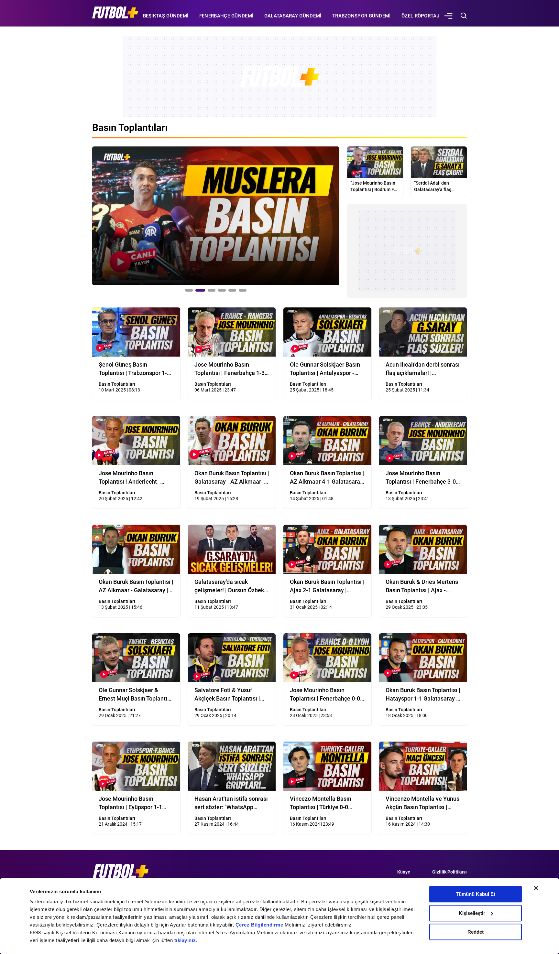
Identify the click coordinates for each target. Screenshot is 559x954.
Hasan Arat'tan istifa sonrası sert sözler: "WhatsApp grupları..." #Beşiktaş (231, 803)
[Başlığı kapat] (536, 888)
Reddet (475, 932)
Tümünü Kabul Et (475, 894)
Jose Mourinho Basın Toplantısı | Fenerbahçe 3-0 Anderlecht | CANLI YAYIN (421, 478)
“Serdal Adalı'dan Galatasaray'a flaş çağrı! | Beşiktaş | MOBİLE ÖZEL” (432, 186)
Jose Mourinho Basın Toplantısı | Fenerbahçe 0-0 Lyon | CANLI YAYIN (325, 695)
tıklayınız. (186, 940)
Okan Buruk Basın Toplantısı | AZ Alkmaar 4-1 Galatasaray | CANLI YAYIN (327, 478)
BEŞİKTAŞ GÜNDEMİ (166, 16)
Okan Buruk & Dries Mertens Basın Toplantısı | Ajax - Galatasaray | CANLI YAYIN (422, 586)
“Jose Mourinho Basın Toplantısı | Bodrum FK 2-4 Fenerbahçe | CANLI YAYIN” (373, 186)
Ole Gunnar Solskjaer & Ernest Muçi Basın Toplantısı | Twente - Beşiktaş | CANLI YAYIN (135, 695)
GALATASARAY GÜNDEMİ (293, 16)
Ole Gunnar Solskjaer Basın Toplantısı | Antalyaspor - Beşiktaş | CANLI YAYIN (325, 369)
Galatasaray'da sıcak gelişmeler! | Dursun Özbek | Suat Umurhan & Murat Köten (230, 586)
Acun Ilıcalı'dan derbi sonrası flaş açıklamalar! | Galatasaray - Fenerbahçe (423, 369)
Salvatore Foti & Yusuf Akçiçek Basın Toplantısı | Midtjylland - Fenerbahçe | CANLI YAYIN (228, 695)
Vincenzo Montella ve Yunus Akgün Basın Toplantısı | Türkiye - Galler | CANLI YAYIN (422, 803)
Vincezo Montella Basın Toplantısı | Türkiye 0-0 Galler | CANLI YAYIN (320, 803)
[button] (189, 290)
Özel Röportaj (420, 16)
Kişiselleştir (472, 913)
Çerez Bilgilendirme (260, 924)
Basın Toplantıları (212, 384)
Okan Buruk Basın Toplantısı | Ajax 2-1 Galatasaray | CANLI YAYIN (327, 586)
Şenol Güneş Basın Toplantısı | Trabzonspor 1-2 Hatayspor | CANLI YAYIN (134, 369)
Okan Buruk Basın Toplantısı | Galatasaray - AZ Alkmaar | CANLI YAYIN (231, 478)
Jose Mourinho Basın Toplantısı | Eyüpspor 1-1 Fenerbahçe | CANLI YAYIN (133, 803)
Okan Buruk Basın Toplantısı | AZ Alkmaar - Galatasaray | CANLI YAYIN (136, 586)
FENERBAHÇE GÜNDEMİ (226, 16)
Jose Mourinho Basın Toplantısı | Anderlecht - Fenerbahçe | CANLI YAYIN (133, 478)
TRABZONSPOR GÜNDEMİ (361, 16)
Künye (403, 871)
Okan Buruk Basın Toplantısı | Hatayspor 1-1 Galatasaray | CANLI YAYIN (423, 695)
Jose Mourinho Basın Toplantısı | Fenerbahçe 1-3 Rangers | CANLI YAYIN (229, 369)
